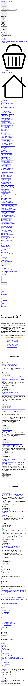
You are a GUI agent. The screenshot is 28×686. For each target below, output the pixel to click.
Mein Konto (7, 610)
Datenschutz (7, 664)
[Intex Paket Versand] (6, 656)
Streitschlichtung (8, 625)
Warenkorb (6, 612)
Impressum (6, 662)
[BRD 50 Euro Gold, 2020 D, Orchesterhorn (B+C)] (14, 410)
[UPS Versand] (4, 654)
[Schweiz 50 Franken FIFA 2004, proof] (12, 444)
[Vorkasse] (3, 645)
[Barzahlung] (4, 646)
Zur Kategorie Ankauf (6, 253)
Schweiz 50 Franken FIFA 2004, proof (11, 445)
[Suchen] (16, 10)
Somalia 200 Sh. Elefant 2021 (9, 365)
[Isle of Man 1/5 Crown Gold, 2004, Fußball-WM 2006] (14, 460)
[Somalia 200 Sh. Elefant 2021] (10, 364)
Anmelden (3, 38)
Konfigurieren (17, 683)
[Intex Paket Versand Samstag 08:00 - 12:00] (12, 658)
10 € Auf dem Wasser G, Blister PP (11, 547)
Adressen (17, 41)
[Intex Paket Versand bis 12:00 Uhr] (10, 657)
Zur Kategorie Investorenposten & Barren (11, 241)
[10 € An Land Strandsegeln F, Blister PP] (12, 494)
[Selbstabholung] (5, 660)
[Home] (14, 86)
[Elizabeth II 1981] (7, 430)
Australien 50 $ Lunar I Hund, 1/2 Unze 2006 (13, 395)
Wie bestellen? (7, 620)
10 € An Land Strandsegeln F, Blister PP (12, 496)
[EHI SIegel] (10, 588)
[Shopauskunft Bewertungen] (8, 591)
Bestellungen (4, 42)
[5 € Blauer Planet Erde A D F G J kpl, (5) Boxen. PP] (14, 512)
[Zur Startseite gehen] (6, 1)
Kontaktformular (13, 603)
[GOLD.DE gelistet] (21, 591)
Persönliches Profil (10, 41)
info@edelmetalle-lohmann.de (9, 599)
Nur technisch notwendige (7, 683)
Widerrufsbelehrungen (9, 623)
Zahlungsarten (23, 41)
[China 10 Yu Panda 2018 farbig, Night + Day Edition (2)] (14, 529)
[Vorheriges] (2, 283)
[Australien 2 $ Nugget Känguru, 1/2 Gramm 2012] (14, 378)
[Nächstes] (5, 283)
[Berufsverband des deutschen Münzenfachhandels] (13, 590)
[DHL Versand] (5, 653)
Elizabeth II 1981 (6, 431)
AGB (5, 665)
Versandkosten (4, 671)
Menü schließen (7, 35)
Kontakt (6, 613)
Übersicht (3, 41)
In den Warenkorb (7, 374)
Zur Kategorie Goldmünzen (8, 107)
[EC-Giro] (3, 648)
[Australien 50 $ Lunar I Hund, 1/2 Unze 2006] (14, 393)
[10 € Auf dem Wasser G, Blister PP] (11, 546)
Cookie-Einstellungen (9, 667)
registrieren (6, 39)
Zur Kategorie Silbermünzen (8, 195)
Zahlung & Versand (8, 622)
